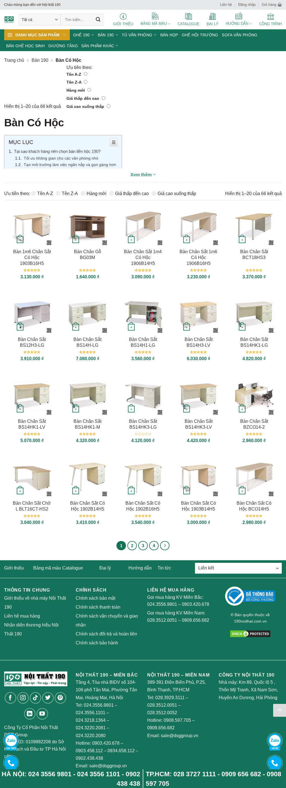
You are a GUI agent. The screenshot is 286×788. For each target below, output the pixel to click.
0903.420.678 (195, 604)
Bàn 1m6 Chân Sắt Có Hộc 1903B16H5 (32, 257)
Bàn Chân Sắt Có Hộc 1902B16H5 (142, 506)
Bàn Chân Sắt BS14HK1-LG (254, 342)
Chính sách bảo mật (95, 598)
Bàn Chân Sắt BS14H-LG (87, 342)
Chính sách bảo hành (97, 642)
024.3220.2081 (91, 727)
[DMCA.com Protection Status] (250, 633)
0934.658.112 (121, 750)
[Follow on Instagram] (23, 698)
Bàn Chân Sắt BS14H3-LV (199, 342)
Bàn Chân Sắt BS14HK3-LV (199, 424)
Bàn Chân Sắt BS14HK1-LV (32, 424)
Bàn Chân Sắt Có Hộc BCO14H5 (254, 506)
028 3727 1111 (194, 774)
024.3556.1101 (90, 712)
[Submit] (98, 19)
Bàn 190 (40, 60)
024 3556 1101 (98, 774)
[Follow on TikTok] (35, 698)
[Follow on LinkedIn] (29, 714)
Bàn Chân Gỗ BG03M (87, 254)
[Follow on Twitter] (48, 698)
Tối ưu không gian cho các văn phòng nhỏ (61, 158)
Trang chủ (14, 60)
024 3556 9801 (50, 774)
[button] (272, 5)
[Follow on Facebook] (10, 698)
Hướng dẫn (140, 568)
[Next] (165, 545)
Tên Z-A (74, 82)
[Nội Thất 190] (9, 20)
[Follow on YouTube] (42, 714)
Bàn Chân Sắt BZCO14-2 (254, 424)
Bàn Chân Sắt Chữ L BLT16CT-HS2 (32, 506)
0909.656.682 (195, 620)
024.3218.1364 (91, 720)
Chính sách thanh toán (98, 607)
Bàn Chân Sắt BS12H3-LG (32, 342)
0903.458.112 (89, 750)
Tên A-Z (74, 74)
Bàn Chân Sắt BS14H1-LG (143, 342)
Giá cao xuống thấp (85, 106)
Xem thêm (141, 174)
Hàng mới (76, 90)
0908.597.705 (177, 720)
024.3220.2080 (91, 735)
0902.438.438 (89, 758)
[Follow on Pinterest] (60, 698)
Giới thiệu (14, 568)
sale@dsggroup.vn (108, 765)
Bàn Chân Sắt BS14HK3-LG (143, 424)
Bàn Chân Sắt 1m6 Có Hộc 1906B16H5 (198, 257)
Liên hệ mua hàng (22, 616)
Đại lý (105, 568)
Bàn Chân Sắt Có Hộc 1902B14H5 (87, 506)
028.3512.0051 (162, 620)
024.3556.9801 (162, 604)
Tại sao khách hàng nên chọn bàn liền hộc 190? (57, 151)
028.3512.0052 (162, 712)
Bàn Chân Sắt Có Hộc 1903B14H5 (198, 506)
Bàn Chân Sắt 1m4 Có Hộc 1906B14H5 (143, 257)
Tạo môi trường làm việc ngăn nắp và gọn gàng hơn (70, 164)
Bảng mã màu (47, 568)
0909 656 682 (241, 774)
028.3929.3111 (170, 697)
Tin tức (164, 568)
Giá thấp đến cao (83, 98)
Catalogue (72, 568)
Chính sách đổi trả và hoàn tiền (106, 634)
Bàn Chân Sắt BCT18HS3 (254, 254)
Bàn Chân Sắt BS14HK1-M (87, 424)
